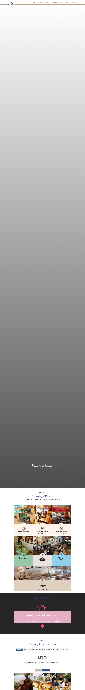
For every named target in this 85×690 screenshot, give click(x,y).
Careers (67, 2)
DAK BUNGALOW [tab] (19, 649)
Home (34, 2)
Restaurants (40, 2)
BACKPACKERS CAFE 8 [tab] (60, 649)
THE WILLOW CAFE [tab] (27, 649)
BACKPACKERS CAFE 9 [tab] (51, 649)
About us (47, 2)
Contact (74, 2)
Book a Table (45, 670)
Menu (38, 670)
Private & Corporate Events (57, 2)
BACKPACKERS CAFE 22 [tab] (43, 649)
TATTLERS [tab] (66, 649)
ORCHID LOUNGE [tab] (34, 649)
